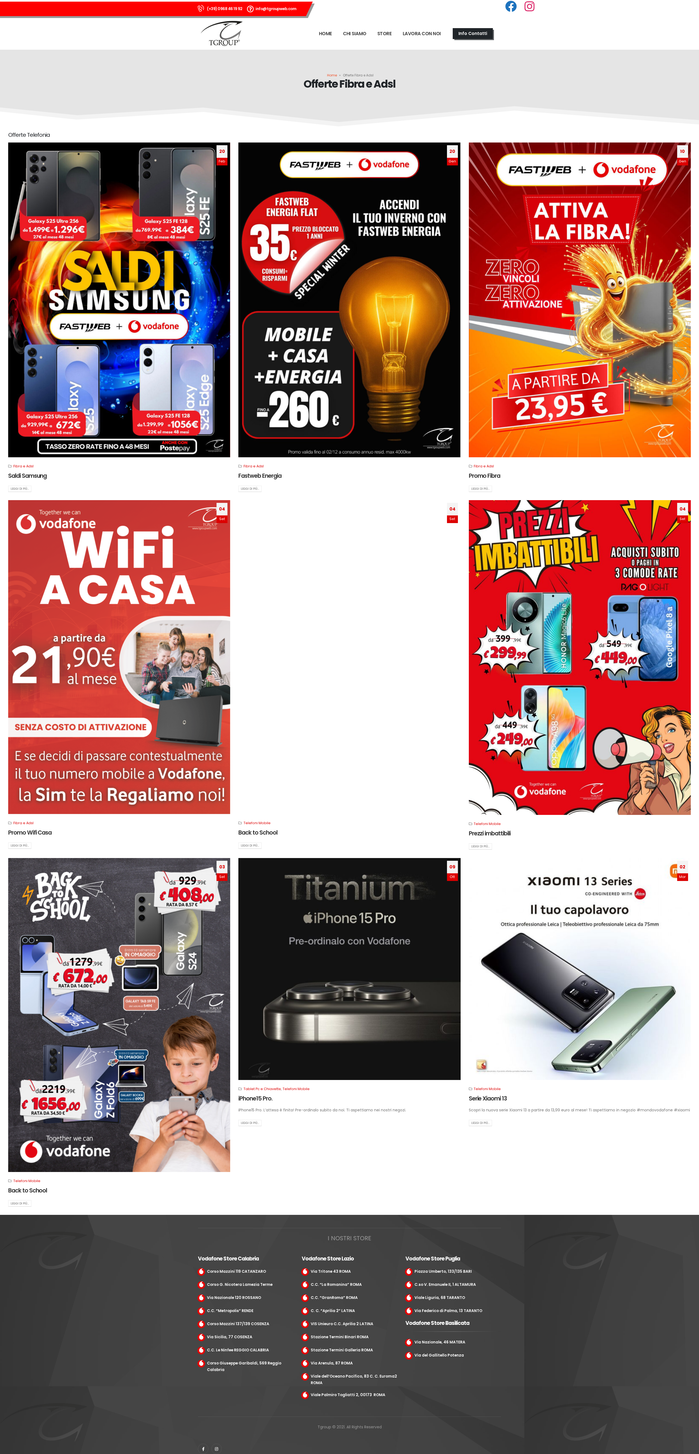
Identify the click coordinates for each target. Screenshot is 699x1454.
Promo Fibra (484, 476)
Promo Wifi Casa (30, 832)
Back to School (257, 832)
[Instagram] (216, 1449)
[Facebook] (203, 1449)
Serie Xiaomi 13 (488, 1098)
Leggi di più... (20, 489)
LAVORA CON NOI (422, 33)
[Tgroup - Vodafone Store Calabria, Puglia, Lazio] (222, 33)
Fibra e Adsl (23, 466)
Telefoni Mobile (257, 823)
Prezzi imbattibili (490, 833)
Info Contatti (472, 33)
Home (332, 75)
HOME (325, 33)
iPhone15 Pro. (255, 1098)
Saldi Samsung (27, 476)
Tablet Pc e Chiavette (262, 1089)
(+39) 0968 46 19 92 (224, 8)
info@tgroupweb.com (276, 8)
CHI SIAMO (354, 33)
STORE (384, 33)
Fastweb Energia (259, 476)
